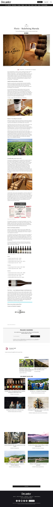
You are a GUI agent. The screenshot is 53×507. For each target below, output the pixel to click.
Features (34, 69)
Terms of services (23, 339)
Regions (23, 5)
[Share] (24, 33)
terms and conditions (37, 496)
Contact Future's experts (20, 496)
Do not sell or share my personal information (26, 497)
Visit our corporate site (37, 503)
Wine (26, 24)
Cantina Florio (18, 304)
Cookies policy (26, 496)
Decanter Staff (22, 69)
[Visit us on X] (17, 501)
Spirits (32, 5)
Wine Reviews (14, 5)
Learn (26, 5)
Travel (29, 5)
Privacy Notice (37, 339)
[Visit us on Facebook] (19, 501)
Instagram (18, 306)
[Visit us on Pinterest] (24, 501)
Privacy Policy (31, 496)
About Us (14, 496)
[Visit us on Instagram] (26, 501)
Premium (19, 5)
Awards (39, 5)
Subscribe (39, 2)
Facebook (14, 306)
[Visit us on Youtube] (22, 501)
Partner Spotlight (44, 5)
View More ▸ (26, 486)
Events (36, 5)
